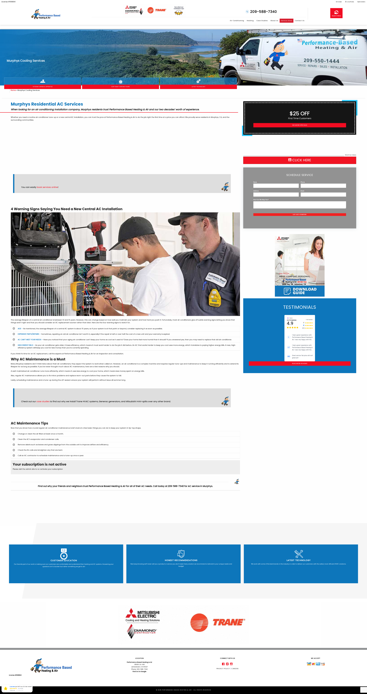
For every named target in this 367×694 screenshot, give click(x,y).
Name (255, 182)
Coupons (350, 2)
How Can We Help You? (261, 199)
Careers (235, 668)
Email (303, 191)
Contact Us (299, 20)
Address (256, 191)
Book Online (336, 16)
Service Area (286, 20)
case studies (43, 401)
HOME (339, 2)
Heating (250, 20)
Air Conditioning (237, 20)
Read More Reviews (299, 363)
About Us (274, 20)
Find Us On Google (139, 671)
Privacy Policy (223, 668)
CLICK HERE (301, 160)
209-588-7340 (263, 11)
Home (13, 90)
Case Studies (262, 20)
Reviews (362, 2)
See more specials (299, 125)
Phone (303, 182)
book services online (47, 187)
